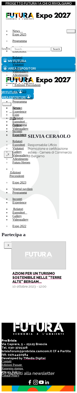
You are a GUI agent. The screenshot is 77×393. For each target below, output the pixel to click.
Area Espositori (14, 97)
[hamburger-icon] (71, 31)
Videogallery (20, 219)
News (14, 109)
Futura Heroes (21, 162)
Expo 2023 (19, 182)
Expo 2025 (19, 34)
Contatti (6, 361)
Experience (19, 111)
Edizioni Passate (12, 364)
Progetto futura (21, 3)
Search (6, 48)
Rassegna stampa (13, 368)
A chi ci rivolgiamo (55, 3)
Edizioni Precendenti (16, 172)
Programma (19, 41)
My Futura (10, 92)
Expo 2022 (19, 226)
